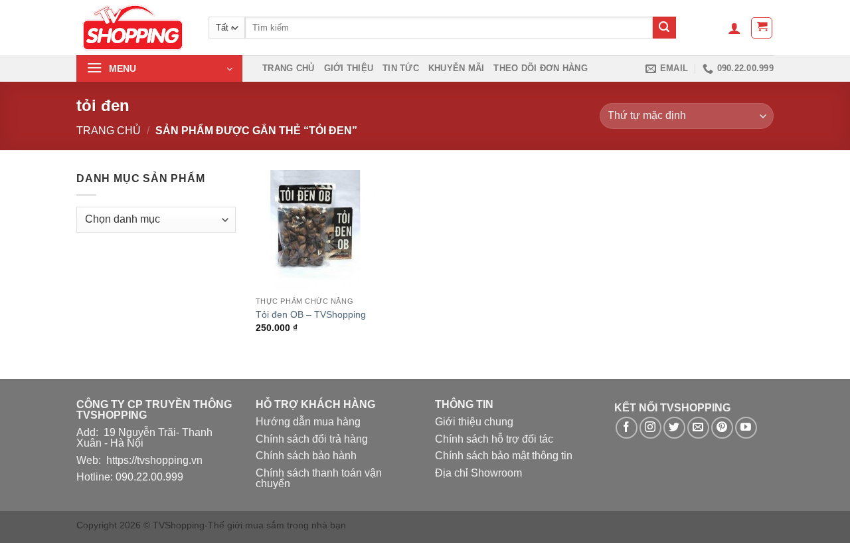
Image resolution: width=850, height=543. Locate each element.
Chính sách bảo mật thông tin (503, 455)
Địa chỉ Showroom (478, 473)
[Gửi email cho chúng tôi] (698, 428)
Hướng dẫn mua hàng (308, 421)
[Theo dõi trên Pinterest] (722, 428)
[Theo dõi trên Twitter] (674, 428)
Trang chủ (288, 68)
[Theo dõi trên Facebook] (627, 428)
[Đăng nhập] (734, 28)
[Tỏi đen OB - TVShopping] (315, 230)
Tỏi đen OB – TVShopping (311, 314)
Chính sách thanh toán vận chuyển (319, 478)
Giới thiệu (349, 68)
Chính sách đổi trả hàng (312, 439)
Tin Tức (400, 68)
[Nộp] (664, 28)
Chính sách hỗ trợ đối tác (494, 439)
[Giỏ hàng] (761, 28)
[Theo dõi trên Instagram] (650, 428)
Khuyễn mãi (456, 68)
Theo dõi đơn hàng (540, 68)
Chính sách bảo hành (306, 455)
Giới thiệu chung (474, 421)
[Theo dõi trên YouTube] (746, 428)
